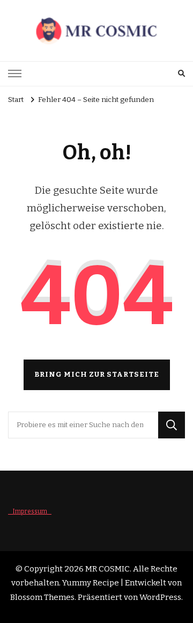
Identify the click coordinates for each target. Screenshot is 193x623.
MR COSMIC (107, 569)
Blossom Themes (42, 597)
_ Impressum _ (29, 511)
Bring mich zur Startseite (96, 374)
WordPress (160, 597)
